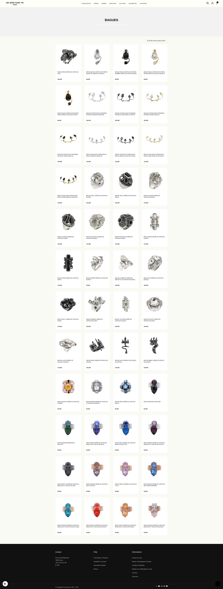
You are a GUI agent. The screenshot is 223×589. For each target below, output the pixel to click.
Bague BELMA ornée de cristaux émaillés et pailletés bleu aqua (68, 526)
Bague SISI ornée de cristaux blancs (154, 278)
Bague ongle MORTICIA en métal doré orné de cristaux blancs (154, 72)
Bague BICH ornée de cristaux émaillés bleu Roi (125, 443)
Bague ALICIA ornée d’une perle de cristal (125, 361)
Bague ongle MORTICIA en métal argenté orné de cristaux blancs (97, 72)
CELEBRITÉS (133, 3)
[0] (216, 3)
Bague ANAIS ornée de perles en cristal (97, 361)
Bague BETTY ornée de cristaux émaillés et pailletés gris (68, 484)
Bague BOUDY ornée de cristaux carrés (68, 402)
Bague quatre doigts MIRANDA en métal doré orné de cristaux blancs (154, 114)
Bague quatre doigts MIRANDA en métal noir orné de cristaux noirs (126, 114)
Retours (96, 569)
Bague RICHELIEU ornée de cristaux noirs (124, 237)
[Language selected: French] (5, 583)
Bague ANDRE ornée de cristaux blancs (97, 278)
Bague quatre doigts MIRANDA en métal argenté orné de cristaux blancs (96, 114)
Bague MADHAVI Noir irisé (152, 401)
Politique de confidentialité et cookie (142, 569)
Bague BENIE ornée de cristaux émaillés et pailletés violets (154, 443)
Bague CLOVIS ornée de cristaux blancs (65, 361)
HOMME (104, 3)
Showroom (135, 576)
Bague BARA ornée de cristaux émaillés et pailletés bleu (96, 443)
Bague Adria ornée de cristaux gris (67, 72)
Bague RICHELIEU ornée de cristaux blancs (95, 237)
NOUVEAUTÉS (86, 3)
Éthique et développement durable (141, 561)
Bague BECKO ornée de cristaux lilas (126, 484)
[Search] (207, 3)
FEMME (96, 3)
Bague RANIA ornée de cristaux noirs (68, 278)
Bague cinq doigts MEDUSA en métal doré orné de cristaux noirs (67, 196)
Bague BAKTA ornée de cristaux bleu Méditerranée (154, 484)
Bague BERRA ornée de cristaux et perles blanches (97, 402)
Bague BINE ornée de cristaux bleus (125, 402)
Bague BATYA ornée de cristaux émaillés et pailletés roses (125, 526)
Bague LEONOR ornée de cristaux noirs (65, 237)
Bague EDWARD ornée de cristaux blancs (94, 320)
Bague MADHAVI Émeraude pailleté (66, 443)
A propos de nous (137, 558)
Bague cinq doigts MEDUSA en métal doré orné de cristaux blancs (154, 155)
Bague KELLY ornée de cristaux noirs (68, 320)
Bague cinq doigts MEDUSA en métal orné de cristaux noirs (125, 155)
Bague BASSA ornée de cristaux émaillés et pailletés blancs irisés (154, 526)
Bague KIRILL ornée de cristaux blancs (96, 196)
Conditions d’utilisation (138, 565)
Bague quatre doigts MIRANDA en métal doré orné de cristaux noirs (67, 155)
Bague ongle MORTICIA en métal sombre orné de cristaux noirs (126, 72)
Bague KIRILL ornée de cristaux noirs (125, 196)
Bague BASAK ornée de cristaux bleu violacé (97, 484)
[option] (5, 584)
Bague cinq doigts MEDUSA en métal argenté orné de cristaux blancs (96, 155)
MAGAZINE (112, 3)
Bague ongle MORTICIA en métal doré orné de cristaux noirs (68, 113)
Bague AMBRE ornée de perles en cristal (154, 361)
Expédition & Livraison (100, 561)
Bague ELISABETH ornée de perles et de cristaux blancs (125, 278)
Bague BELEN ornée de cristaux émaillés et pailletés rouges (97, 526)
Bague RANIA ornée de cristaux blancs (154, 237)
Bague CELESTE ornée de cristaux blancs (152, 320)
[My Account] (212, 3)
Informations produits (100, 565)
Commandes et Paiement (101, 558)
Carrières (134, 573)
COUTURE (122, 3)
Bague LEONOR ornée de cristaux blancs (152, 196)
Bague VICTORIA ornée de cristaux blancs (123, 320)
